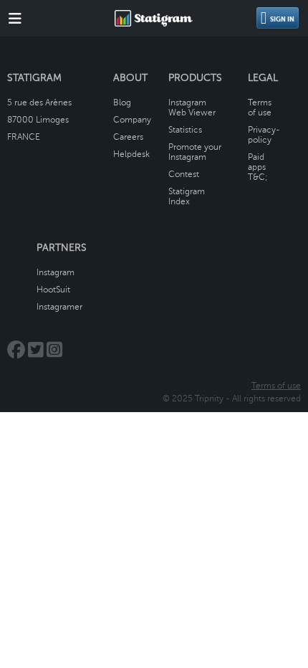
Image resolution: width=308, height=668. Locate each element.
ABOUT (130, 77)
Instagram (55, 272)
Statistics (185, 130)
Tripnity (209, 398)
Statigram (34, 77)
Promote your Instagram (194, 152)
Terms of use (259, 107)
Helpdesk (131, 154)
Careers (128, 137)
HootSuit (53, 290)
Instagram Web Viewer (192, 107)
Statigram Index (186, 196)
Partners (62, 247)
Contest (183, 174)
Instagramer (59, 307)
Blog (122, 102)
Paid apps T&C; (258, 167)
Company (132, 120)
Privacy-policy (264, 135)
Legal (263, 77)
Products (195, 77)
